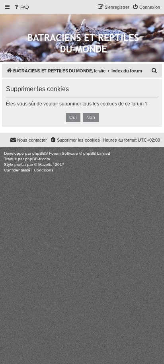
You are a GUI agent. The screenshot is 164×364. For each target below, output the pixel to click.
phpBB (38, 153)
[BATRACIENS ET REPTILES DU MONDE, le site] (83, 44)
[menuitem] (21, 7)
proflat (20, 164)
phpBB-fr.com (37, 159)
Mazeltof (46, 164)
